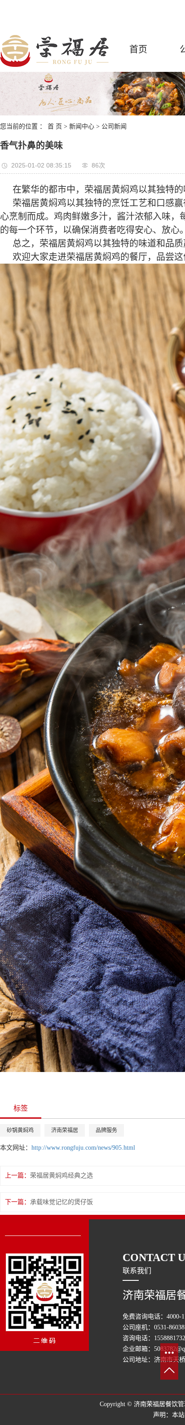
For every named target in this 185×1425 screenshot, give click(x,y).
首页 (138, 49)
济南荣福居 (64, 1130)
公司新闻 (114, 126)
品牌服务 (106, 1130)
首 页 (55, 126)
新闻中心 (81, 126)
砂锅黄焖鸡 (20, 1130)
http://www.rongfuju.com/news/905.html (83, 1147)
